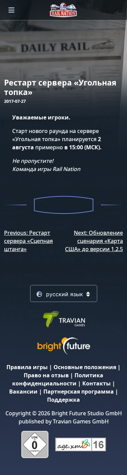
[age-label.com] (80, 444)
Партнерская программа (78, 391)
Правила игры (27, 367)
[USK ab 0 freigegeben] (34, 444)
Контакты (96, 383)
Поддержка (63, 399)
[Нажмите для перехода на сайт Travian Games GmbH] (63, 318)
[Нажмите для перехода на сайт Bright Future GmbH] (64, 345)
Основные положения (85, 367)
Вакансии (23, 391)
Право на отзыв (46, 375)
